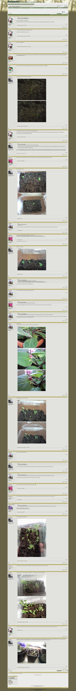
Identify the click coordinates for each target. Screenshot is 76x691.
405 (65, 12)
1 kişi (27, 447)
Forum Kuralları (10, 684)
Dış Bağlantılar (58, 14)
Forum (16, 4)
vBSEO (41, 689)
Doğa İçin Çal (12, 4)
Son (66, 13)
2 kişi (27, 667)
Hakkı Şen (19, 46)
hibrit (13, 673)
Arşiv (64, 687)
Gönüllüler (29, 4)
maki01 (9, 30)
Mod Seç (66, 14)
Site (9, 4)
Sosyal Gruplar (25, 4)
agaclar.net (62, 687)
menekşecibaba (20, 25)
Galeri (18, 4)
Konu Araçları (62, 14)
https (67, 6)
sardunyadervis (25, 46)
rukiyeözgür (22, 46)
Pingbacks (9, 682)
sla (8, 54)
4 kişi (28, 46)
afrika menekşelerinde (10, 673)
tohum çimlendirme (17, 673)
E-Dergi (21, 4)
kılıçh (9, 65)
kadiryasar (10, 157)
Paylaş (66, 45)
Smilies (9, 680)
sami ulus (10, 76)
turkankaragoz (21, 447)
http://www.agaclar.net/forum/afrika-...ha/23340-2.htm (23, 508)
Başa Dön (67, 687)
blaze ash (23, 25)
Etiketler (9, 672)
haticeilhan (10, 496)
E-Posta (33, 4)
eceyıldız (10, 223)
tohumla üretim (20, 673)
